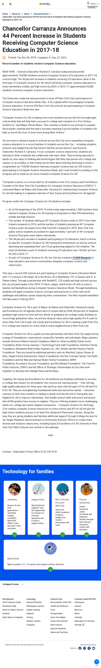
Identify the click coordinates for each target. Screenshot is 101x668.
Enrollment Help (9, 606)
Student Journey (33, 621)
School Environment (58, 621)
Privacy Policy (91, 645)
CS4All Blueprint (82, 257)
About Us (16, 14)
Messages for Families (85, 621)
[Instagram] (84, 648)
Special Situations (58, 628)
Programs (30, 625)
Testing (29, 617)
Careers (78, 606)
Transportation (56, 613)
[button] (96, 661)
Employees (79, 602)
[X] (89, 648)
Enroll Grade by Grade (11, 602)
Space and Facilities (59, 632)
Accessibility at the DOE (60, 602)
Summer (6, 613)
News (27, 14)
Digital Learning (33, 610)
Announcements (41, 14)
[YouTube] (93, 648)
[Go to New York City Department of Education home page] (52, 3)
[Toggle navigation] (3, 4)
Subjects (30, 613)
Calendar (78, 617)
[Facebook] (80, 648)
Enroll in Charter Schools (12, 610)
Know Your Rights (58, 617)
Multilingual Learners (35, 606)
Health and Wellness (59, 606)
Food (52, 610)
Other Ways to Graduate (12, 617)
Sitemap (83, 645)
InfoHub (87, 625)
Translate (91, 7)
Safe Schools (56, 625)
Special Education (34, 602)
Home (5, 14)
